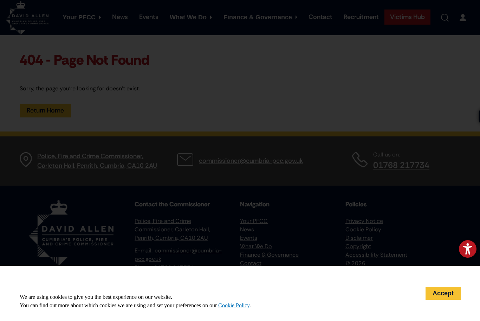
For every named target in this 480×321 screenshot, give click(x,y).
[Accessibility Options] (467, 249)
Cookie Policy (233, 305)
